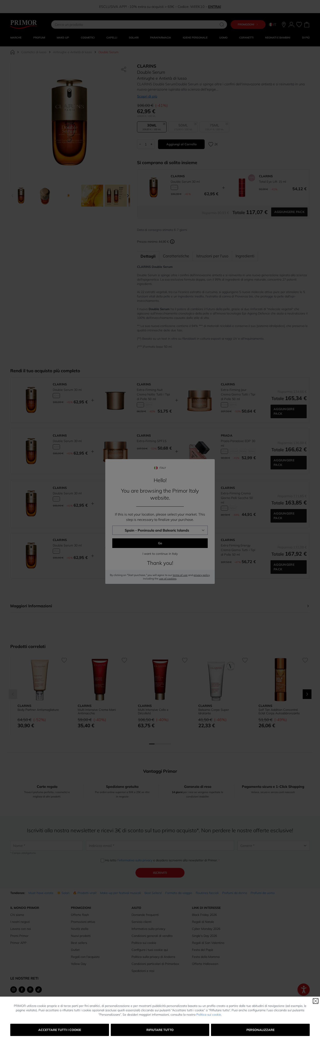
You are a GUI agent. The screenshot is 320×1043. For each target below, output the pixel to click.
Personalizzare (260, 1030)
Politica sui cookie (208, 1015)
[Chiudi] (315, 1001)
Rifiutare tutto (160, 1030)
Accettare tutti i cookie (59, 1030)
